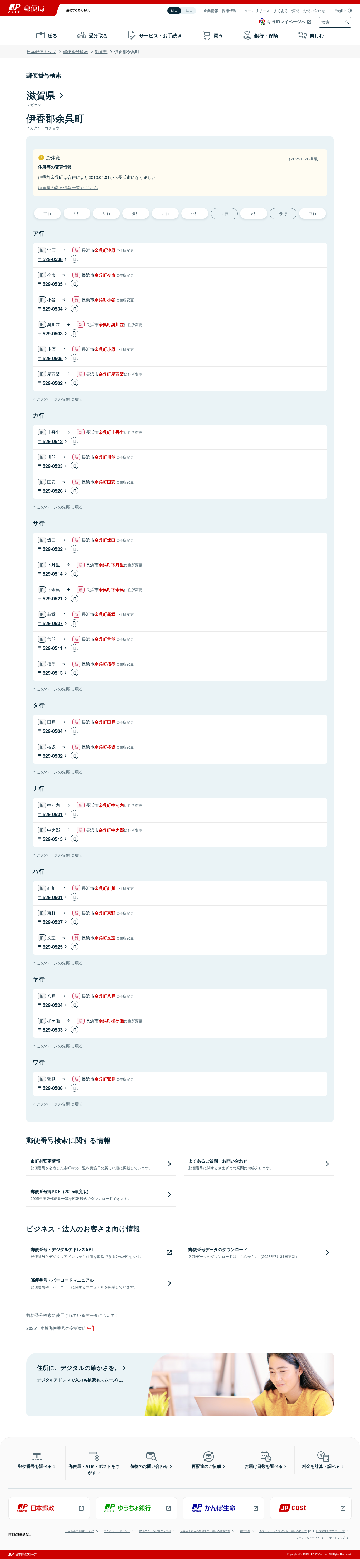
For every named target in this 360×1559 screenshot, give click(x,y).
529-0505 (53, 358)
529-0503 (53, 333)
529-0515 (53, 839)
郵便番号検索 (75, 51)
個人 (174, 11)
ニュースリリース (255, 10)
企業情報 (210, 10)
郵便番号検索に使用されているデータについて (70, 1315)
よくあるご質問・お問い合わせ (299, 10)
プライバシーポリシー (117, 1531)
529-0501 (53, 897)
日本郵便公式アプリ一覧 (330, 1531)
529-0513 (53, 672)
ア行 (47, 213)
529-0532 (53, 755)
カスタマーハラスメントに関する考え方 (283, 1531)
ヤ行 (254, 213)
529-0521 (53, 598)
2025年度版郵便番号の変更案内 (56, 1328)
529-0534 (53, 308)
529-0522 (53, 549)
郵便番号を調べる (35, 1466)
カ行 (77, 213)
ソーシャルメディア (308, 1538)
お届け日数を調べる (264, 1466)
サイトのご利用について (79, 1531)
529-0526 (53, 490)
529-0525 (53, 946)
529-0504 (53, 731)
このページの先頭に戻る (60, 399)
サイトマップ (337, 1538)
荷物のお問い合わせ (149, 1466)
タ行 (136, 213)
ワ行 (312, 213)
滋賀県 (101, 51)
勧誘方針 (245, 1531)
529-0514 (53, 573)
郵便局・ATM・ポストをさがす (94, 1469)
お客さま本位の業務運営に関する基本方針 (205, 1531)
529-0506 (53, 1088)
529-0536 (53, 259)
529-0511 (53, 648)
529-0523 (53, 466)
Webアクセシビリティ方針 (155, 1531)
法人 (189, 11)
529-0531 (53, 814)
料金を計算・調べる (321, 1466)
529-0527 (53, 922)
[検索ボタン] (348, 22)
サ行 (106, 213)
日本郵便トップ (41, 51)
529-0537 (53, 623)
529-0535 (53, 284)
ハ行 (195, 213)
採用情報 (229, 10)
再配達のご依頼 (206, 1466)
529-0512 (53, 441)
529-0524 (53, 1005)
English (340, 10)
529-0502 (53, 383)
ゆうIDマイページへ (286, 21)
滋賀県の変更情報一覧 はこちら (68, 187)
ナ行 (165, 213)
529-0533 (53, 1029)
